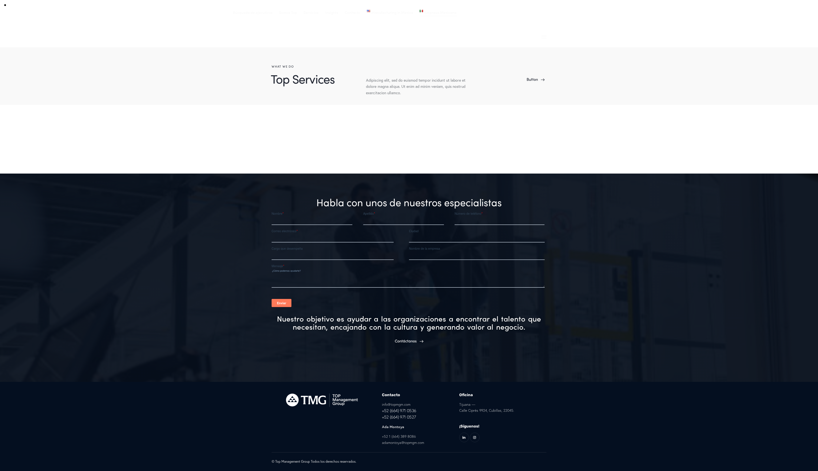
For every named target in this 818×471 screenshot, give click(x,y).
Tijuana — (467, 404)
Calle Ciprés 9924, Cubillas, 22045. (486, 410)
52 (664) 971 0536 (400, 410)
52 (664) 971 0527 (400, 417)
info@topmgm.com (396, 404)
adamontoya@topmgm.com (403, 442)
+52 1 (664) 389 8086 (399, 436)
